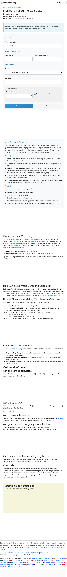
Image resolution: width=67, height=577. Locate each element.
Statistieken (17, 7)
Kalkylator (3, 565)
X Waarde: (8, 78)
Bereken (19, 106)
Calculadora (47, 558)
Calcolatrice (36, 558)
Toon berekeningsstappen (45, 94)
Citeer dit (8, 19)
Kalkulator (28, 562)
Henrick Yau (14, 14)
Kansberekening (16, 349)
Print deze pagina (10, 16)
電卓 (9, 567)
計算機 (59, 565)
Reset (48, 106)
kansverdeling (36, 241)
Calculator (6, 560)
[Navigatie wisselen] (64, 2)
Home (5, 7)
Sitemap (36, 553)
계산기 (16, 567)
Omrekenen (44, 553)
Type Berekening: (11, 42)
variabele (60, 418)
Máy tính (21, 565)
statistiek (15, 241)
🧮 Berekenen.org (8, 2)
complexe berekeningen (53, 295)
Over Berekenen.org (6, 553)
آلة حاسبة (39, 565)
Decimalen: (10, 92)
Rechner (30, 565)
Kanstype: (8, 69)
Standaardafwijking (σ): (42, 55)
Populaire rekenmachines (23, 553)
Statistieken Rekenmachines (54, 547)
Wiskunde (10, 7)
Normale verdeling (9, 239)
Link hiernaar (19, 19)
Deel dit (30, 19)
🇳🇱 (58, 2)
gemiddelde (16, 243)
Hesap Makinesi (16, 562)
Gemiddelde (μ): (10, 55)
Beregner (26, 558)
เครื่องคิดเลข (49, 565)
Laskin (12, 565)
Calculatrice (4, 562)
